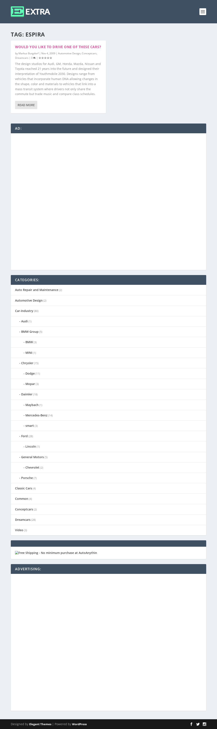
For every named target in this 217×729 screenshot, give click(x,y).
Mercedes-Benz (36, 415)
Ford (24, 436)
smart (29, 426)
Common (21, 499)
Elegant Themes (40, 724)
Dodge (30, 373)
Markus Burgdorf (28, 53)
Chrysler (27, 363)
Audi (24, 321)
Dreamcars (21, 58)
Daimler (26, 394)
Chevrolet (32, 467)
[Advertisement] (47, 201)
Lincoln (30, 446)
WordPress (79, 724)
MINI (28, 353)
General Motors (32, 457)
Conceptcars (89, 53)
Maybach (32, 405)
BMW (29, 342)
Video (19, 530)
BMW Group (30, 332)
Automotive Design (69, 53)
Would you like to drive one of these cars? (58, 47)
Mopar (30, 384)
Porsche (27, 478)
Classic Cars (23, 488)
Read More (26, 105)
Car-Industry (24, 311)
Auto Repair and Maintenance (36, 290)
